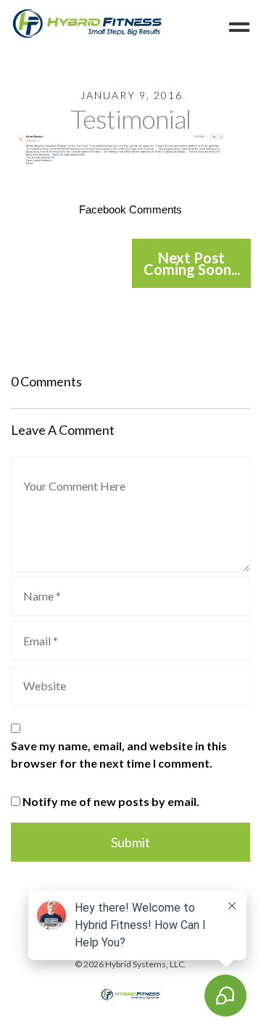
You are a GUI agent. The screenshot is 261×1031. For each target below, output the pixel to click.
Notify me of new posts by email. (110, 801)
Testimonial (130, 119)
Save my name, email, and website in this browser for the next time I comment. (119, 754)
